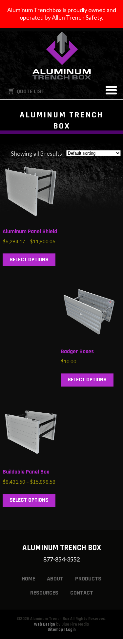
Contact (81, 592)
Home (28, 578)
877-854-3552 (61, 559)
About (55, 578)
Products (88, 578)
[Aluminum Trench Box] (62, 55)
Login (71, 629)
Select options (29, 259)
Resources (44, 592)
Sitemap (55, 629)
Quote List (31, 91)
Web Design (44, 624)
